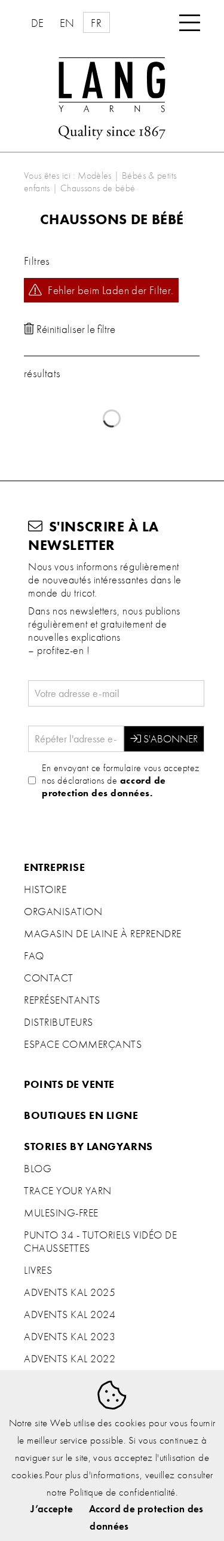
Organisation (63, 911)
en (67, 23)
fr (96, 23)
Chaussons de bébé (98, 188)
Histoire (45, 889)
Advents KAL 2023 (69, 1336)
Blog (37, 1168)
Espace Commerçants (83, 1044)
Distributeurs (58, 1022)
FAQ (34, 955)
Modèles (95, 175)
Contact (48, 977)
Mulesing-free (61, 1212)
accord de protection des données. (103, 786)
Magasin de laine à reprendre (103, 933)
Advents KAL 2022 (69, 1358)
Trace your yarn (68, 1190)
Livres (38, 1270)
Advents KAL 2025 (69, 1292)
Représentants (62, 1000)
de (37, 23)
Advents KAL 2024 (69, 1314)
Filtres (37, 260)
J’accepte (51, 1508)
